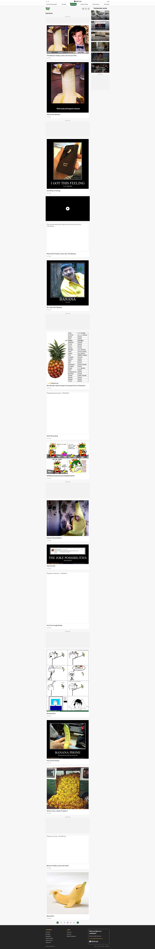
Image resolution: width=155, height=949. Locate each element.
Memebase (48, 936)
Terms (96, 946)
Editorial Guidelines (71, 936)
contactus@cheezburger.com (96, 938)
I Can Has (48, 932)
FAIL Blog (48, 934)
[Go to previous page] (57, 923)
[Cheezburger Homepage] (78, 1)
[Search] (48, 1)
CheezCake (48, 942)
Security (102, 946)
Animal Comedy (49, 938)
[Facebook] (86, 9)
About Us (69, 934)
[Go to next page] (78, 923)
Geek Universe (49, 940)
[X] (89, 9)
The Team (69, 932)
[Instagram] (83, 9)
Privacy (99, 946)
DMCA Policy (107, 946)
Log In (108, 1)
